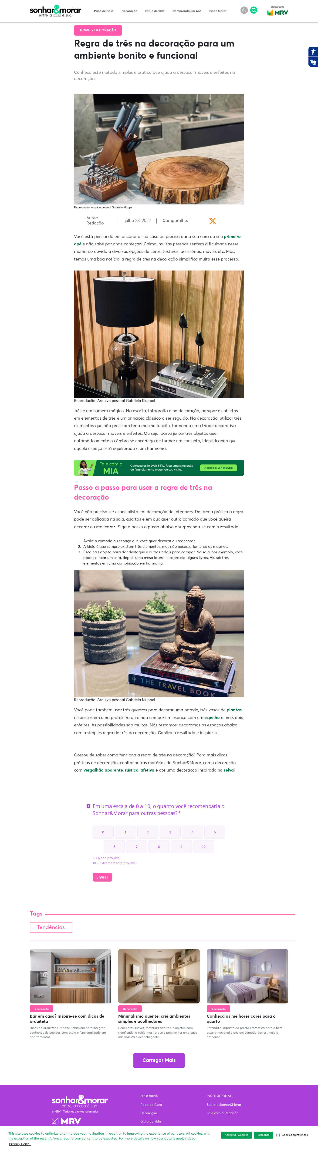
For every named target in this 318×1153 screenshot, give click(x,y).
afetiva (147, 770)
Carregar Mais (159, 1060)
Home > (87, 30)
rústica (132, 770)
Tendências (51, 927)
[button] (292, 1135)
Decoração (129, 11)
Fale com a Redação (222, 1113)
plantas (234, 710)
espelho (212, 718)
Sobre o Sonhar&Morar (224, 1104)
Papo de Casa (104, 11)
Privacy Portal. (20, 1144)
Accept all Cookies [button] (236, 1135)
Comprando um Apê (187, 11)
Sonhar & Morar (55, 7)
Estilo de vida (155, 11)
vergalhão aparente (103, 770)
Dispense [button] (264, 1135)
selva (229, 770)
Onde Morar (218, 11)
